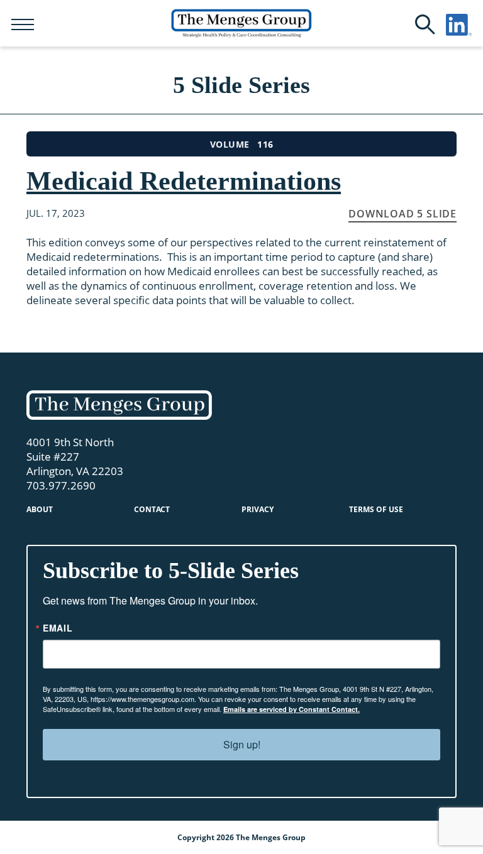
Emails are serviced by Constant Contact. (291, 709)
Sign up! (241, 744)
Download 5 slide (402, 214)
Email (58, 627)
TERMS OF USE (376, 509)
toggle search (425, 24)
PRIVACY (258, 509)
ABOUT (39, 509)
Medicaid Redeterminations (183, 181)
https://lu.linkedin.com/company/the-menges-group (459, 25)
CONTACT (152, 509)
